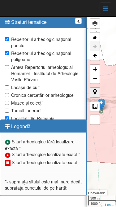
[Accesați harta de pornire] (95, 37)
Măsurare (95, 106)
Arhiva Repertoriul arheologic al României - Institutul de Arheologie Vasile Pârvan (45, 73)
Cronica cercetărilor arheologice (42, 95)
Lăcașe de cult (25, 87)
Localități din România (32, 118)
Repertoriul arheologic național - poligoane (42, 56)
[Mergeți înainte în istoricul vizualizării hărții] (95, 46)
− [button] (95, 79)
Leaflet (110, 204)
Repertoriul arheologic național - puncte (42, 42)
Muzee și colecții (27, 103)
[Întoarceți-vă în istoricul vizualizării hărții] (95, 56)
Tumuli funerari (26, 110)
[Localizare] (95, 92)
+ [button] (95, 69)
